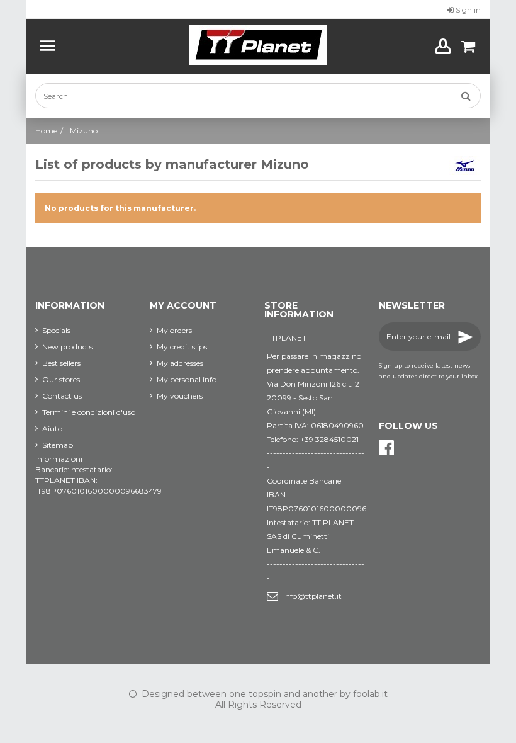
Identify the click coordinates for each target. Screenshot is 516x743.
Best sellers (61, 363)
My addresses (180, 363)
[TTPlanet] (258, 45)
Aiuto (52, 428)
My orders (174, 330)
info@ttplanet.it (312, 596)
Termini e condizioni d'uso (88, 412)
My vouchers (180, 395)
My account (183, 305)
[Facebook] (386, 448)
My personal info (186, 379)
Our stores (61, 379)
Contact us (62, 395)
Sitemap (57, 445)
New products (67, 346)
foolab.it (370, 694)
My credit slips (182, 346)
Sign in (467, 9)
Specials (56, 330)
